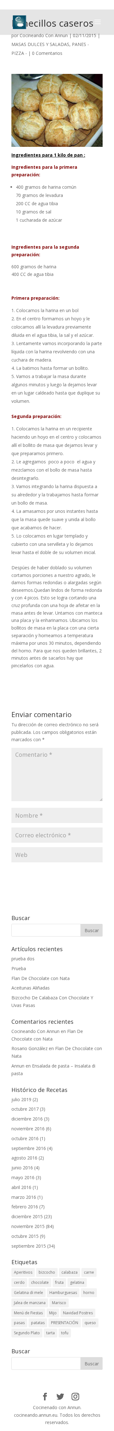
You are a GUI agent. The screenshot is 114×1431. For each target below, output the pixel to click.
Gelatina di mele (28, 1292)
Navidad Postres (78, 1313)
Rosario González (29, 1048)
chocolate (40, 1282)
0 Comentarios (47, 53)
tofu (64, 1333)
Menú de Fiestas (28, 1313)
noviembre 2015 (28, 1226)
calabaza (69, 1272)
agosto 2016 (24, 1158)
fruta (59, 1282)
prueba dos (23, 959)
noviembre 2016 (28, 1129)
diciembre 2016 (27, 1119)
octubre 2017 (25, 1109)
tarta (50, 1333)
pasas (19, 1322)
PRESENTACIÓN (64, 1322)
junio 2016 (22, 1168)
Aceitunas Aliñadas (30, 988)
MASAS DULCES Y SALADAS (40, 44)
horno (88, 1292)
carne (89, 1272)
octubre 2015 (25, 1236)
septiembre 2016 (28, 1148)
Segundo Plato (27, 1333)
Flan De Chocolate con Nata (40, 978)
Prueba (18, 968)
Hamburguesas (63, 1292)
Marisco (59, 1302)
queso (90, 1322)
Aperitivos (23, 1272)
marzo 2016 (23, 1197)
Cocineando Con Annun (44, 35)
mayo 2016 (23, 1177)
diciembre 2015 (27, 1216)
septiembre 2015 (28, 1246)
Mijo (53, 1313)
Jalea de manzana (30, 1302)
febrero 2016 (24, 1207)
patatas (38, 1322)
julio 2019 (21, 1099)
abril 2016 (21, 1187)
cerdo (19, 1282)
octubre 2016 (25, 1138)
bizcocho (47, 1272)
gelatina (77, 1282)
